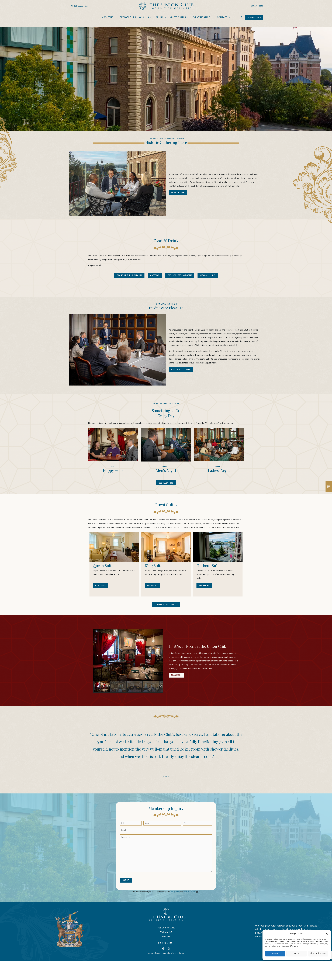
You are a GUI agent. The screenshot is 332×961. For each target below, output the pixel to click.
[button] (327, 933)
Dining (159, 17)
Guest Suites (178, 17)
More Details (177, 192)
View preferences (318, 953)
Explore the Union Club (134, 17)
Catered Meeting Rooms (180, 275)
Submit (126, 880)
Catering (154, 275)
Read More (100, 585)
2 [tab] (166, 776)
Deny (296, 953)
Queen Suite (103, 565)
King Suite (153, 565)
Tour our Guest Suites (166, 604)
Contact (222, 17)
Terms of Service (189, 892)
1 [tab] (163, 776)
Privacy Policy (175, 892)
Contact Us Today (180, 369)
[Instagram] (169, 948)
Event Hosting (201, 17)
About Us (107, 17)
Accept (275, 953)
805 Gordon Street (81, 6)
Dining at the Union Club (129, 275)
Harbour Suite (208, 565)
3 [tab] (168, 776)
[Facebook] (163, 948)
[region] (128, 661)
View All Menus (207, 275)
